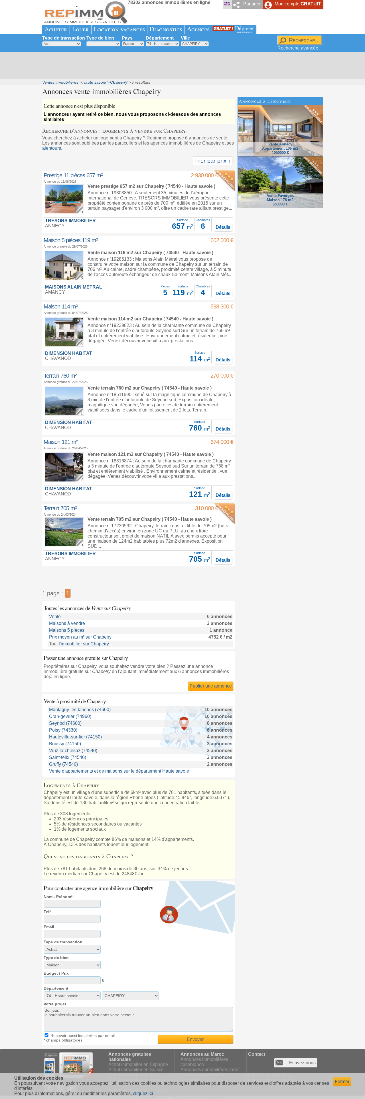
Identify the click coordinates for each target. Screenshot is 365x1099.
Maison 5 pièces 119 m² (71, 240)
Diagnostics (166, 29)
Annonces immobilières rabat (210, 1069)
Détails (223, 227)
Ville (185, 38)
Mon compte (298, 3)
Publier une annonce (211, 686)
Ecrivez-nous (302, 1062)
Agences (198, 29)
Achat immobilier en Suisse (136, 1069)
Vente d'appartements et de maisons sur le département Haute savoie (119, 771)
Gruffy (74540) (63, 764)
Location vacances (119, 29)
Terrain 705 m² (60, 508)
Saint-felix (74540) (67, 757)
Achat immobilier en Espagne (138, 1064)
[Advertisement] (180, 65)
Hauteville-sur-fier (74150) (75, 736)
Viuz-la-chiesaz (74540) (73, 750)
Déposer (244, 29)
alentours (51, 148)
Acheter (55, 29)
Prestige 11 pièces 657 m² (73, 175)
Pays (127, 38)
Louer (80, 29)
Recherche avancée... (299, 48)
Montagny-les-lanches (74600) (80, 709)
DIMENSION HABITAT (68, 353)
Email (49, 927)
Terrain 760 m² (60, 375)
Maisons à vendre (67, 623)
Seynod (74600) (65, 723)
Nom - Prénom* (58, 896)
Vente (55, 616)
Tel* (47, 911)
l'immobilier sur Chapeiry (84, 643)
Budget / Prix (56, 973)
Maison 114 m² (61, 306)
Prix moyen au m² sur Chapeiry (80, 637)
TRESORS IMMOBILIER (70, 220)
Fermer (342, 1081)
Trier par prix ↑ (212, 161)
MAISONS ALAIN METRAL (73, 287)
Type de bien (100, 38)
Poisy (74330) (63, 730)
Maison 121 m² (61, 442)
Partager (252, 3)
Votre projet (55, 1004)
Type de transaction (63, 38)
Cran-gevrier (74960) (70, 716)
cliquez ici (143, 1093)
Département (160, 38)
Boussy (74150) (65, 743)
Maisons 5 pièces (66, 630)
